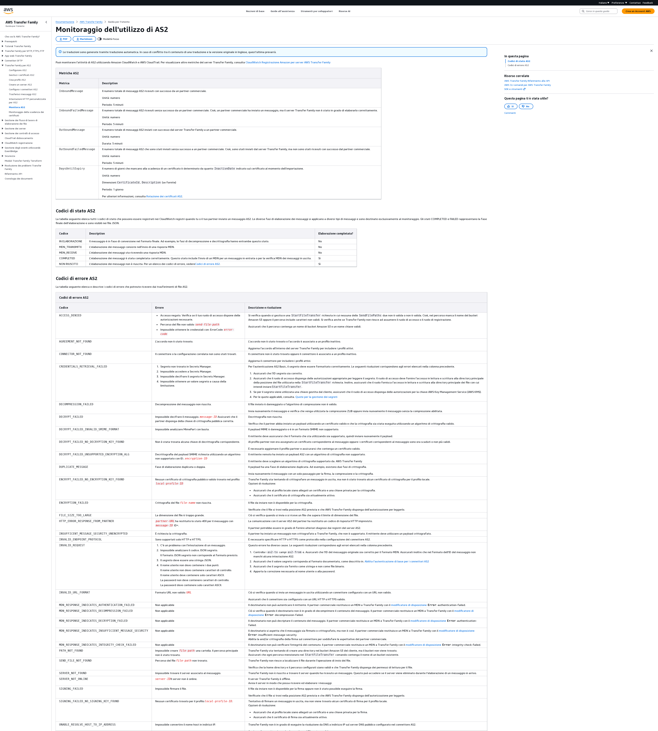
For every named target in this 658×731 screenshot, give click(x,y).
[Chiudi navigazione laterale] (46, 22)
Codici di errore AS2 (207, 264)
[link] (119, 22)
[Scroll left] (243, 11)
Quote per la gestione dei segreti (316, 397)
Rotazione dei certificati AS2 (164, 196)
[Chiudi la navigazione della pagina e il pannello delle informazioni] (651, 51)
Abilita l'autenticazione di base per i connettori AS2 (397, 561)
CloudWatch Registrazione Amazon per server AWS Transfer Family (288, 62)
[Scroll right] (353, 11)
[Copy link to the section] (53, 211)
